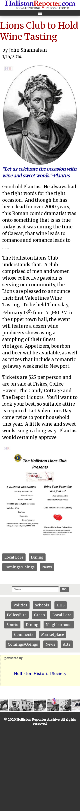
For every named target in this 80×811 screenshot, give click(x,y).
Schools (42, 605)
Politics (20, 605)
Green (39, 615)
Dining (37, 557)
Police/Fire (16, 615)
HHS (60, 605)
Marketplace (52, 634)
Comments (24, 634)
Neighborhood (59, 624)
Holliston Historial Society (40, 673)
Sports (12, 624)
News (47, 567)
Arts (66, 644)
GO (64, 589)
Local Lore (13, 557)
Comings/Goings (19, 567)
